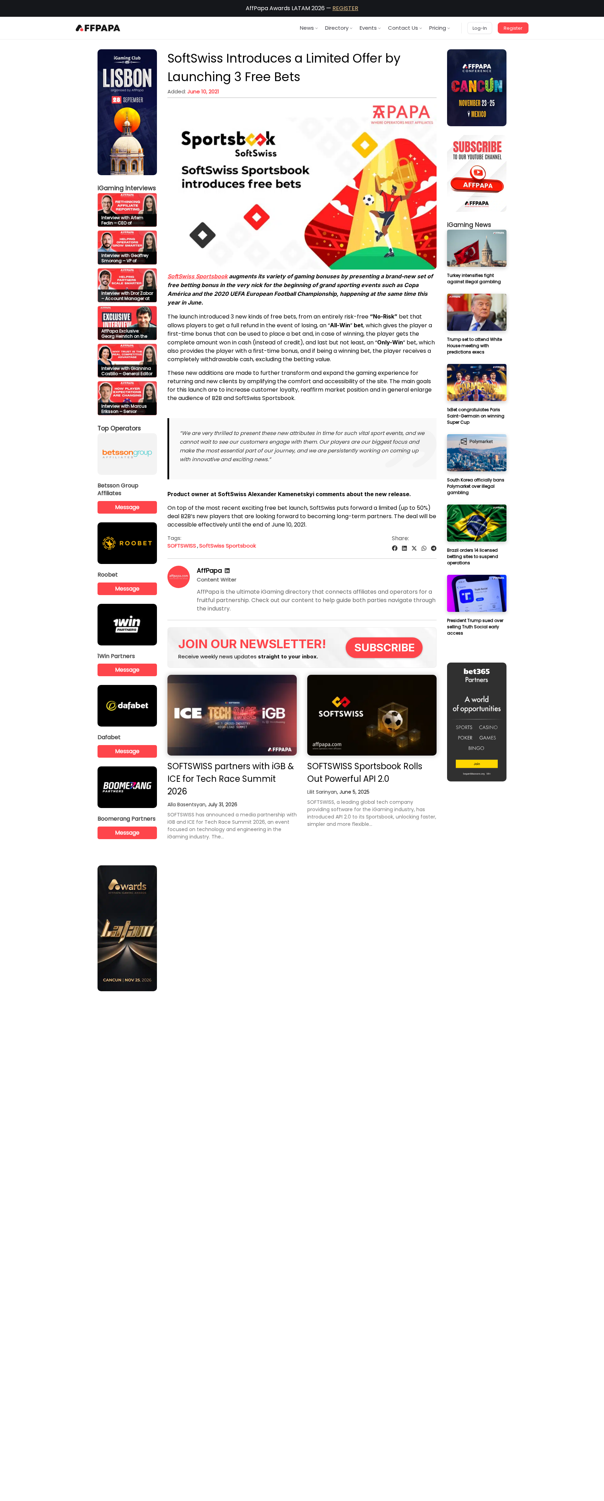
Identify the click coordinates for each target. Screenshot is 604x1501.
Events (368, 27)
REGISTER (345, 8)
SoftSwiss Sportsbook (227, 545)
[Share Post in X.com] (414, 548)
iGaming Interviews (127, 188)
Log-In (480, 28)
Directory (336, 27)
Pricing (437, 27)
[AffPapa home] (98, 28)
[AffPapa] (178, 586)
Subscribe (384, 647)
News (307, 27)
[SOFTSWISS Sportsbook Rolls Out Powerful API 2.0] (372, 715)
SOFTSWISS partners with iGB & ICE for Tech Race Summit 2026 (230, 778)
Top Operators (119, 428)
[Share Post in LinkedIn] (404, 548)
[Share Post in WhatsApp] (424, 548)
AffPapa (209, 570)
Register (513, 28)
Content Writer (216, 579)
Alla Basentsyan (186, 804)
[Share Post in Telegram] (434, 548)
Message (127, 507)
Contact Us (403, 27)
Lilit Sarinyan (322, 791)
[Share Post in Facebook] (394, 548)
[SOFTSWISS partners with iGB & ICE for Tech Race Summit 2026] (232, 715)
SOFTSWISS (181, 545)
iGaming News (469, 225)
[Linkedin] (227, 571)
